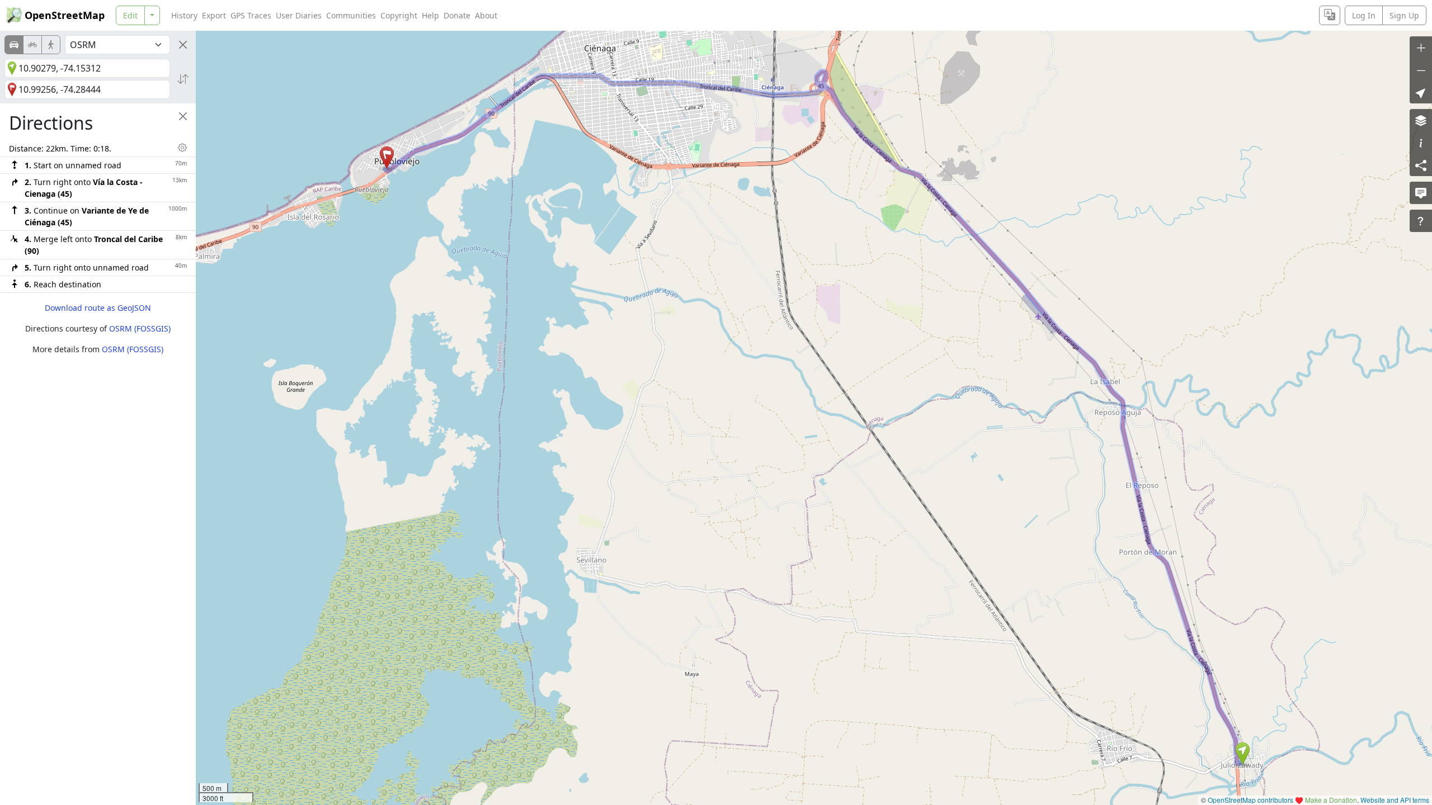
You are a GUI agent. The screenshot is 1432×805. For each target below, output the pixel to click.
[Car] (13, 44)
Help (430, 15)
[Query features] (1421, 221)
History (184, 15)
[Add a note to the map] (1421, 193)
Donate (457, 15)
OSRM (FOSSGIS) (140, 328)
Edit (130, 15)
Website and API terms (1394, 799)
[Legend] (1421, 142)
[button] (1243, 753)
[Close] (183, 44)
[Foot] (50, 44)
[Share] (1421, 165)
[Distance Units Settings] (182, 147)
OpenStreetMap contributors (1250, 799)
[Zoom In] (1421, 47)
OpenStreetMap (65, 15)
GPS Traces (250, 15)
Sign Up (1404, 15)
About (486, 15)
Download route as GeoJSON (98, 307)
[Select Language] (1329, 15)
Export (214, 15)
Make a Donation (1331, 799)
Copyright (398, 15)
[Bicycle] (32, 44)
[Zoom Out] (1421, 70)
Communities (351, 15)
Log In (1364, 15)
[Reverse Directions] (183, 78)
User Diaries (299, 15)
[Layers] (1421, 120)
